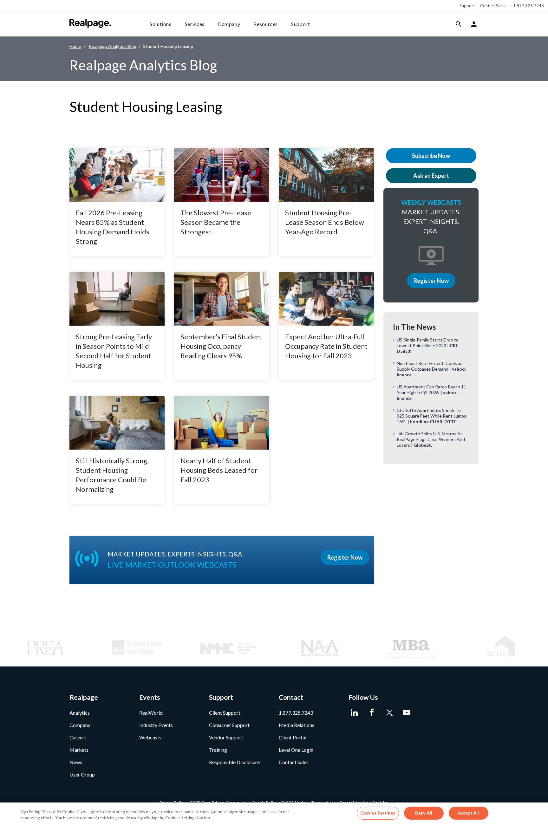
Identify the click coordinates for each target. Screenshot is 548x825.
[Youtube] (406, 713)
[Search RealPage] (458, 24)
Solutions (161, 24)
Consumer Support (229, 725)
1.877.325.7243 (296, 713)
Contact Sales (493, 5)
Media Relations (296, 725)
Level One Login (296, 750)
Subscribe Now (431, 155)
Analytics (79, 713)
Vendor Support (226, 737)
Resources (265, 24)
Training (218, 750)
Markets (78, 750)
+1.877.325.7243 (527, 5)
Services (195, 24)
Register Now (431, 280)
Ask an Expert (431, 175)
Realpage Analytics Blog (112, 46)
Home (75, 46)
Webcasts (150, 737)
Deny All (423, 812)
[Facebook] (371, 713)
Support (467, 5)
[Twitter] (389, 713)
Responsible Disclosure (234, 762)
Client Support (224, 713)
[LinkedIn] (354, 713)
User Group (82, 774)
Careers (78, 737)
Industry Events (156, 725)
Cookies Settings (377, 812)
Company (229, 24)
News (75, 762)
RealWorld (151, 713)
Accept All (468, 812)
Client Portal (292, 737)
